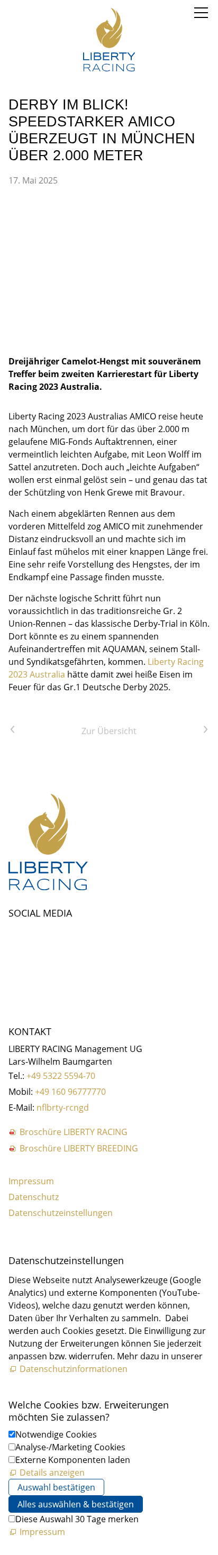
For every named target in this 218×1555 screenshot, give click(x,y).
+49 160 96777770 (70, 1091)
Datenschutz (33, 1197)
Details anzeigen (52, 1472)
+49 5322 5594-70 (60, 1076)
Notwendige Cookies (56, 1434)
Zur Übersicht (109, 731)
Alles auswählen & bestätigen (75, 1504)
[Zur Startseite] (109, 39)
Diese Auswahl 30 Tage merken (77, 1519)
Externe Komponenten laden (72, 1460)
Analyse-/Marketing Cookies (70, 1447)
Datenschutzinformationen (74, 1369)
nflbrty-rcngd (63, 1107)
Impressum (31, 1181)
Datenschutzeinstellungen (60, 1213)
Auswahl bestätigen (56, 1487)
